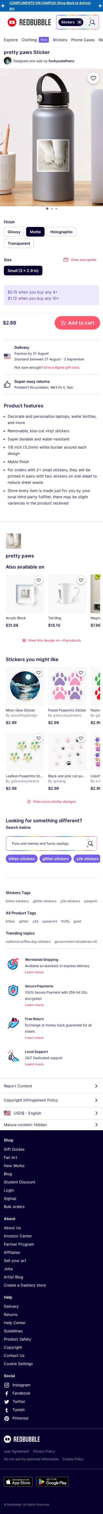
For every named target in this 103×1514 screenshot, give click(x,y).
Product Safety (17, 1339)
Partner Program (19, 1244)
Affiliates (12, 1252)
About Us (12, 1227)
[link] (22, 859)
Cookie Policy (73, 1459)
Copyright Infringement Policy (31, 1100)
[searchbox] (51, 843)
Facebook (21, 1393)
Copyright (13, 1347)
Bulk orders (14, 1206)
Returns (10, 1314)
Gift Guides (14, 1149)
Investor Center (18, 1236)
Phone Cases (83, 39)
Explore (11, 39)
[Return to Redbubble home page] (29, 22)
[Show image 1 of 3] (47, 208)
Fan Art (10, 1157)
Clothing (34, 39)
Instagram (21, 1384)
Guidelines (13, 1330)
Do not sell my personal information (31, 1459)
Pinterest (20, 1418)
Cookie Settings (18, 1363)
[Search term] (92, 22)
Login (9, 1190)
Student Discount (19, 1182)
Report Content (18, 1085)
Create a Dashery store (25, 1285)
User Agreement (16, 1451)
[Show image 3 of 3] (56, 208)
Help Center (15, 1322)
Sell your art (15, 1260)
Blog (8, 1173)
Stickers (60, 39)
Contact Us (14, 1355)
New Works (14, 1165)
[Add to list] (93, 78)
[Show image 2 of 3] (52, 208)
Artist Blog (13, 1277)
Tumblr (18, 1409)
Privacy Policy (44, 1451)
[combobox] (78, 22)
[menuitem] (11, 40)
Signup (10, 1198)
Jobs (8, 1268)
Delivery (11, 1306)
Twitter (18, 1401)
